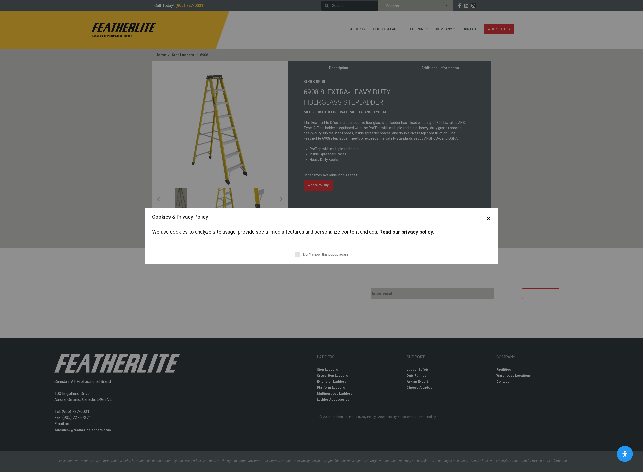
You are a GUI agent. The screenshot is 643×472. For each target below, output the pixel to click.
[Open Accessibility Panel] (625, 454)
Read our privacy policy (406, 232)
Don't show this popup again (325, 254)
